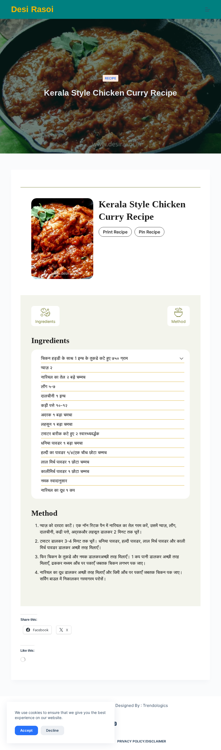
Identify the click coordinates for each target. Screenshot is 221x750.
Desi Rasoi (32, 9)
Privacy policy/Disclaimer (141, 741)
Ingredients (45, 321)
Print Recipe (115, 232)
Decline (52, 730)
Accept (26, 730)
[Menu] (207, 9)
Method (178, 321)
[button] (181, 358)
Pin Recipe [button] (149, 232)
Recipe (110, 78)
